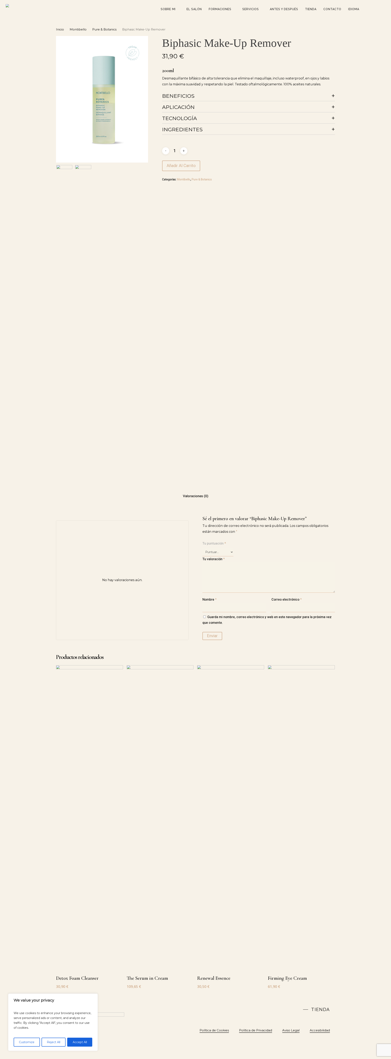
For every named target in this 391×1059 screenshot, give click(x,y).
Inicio (60, 29)
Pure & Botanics (104, 29)
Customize (26, 1042)
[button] (316, 1009)
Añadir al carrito (181, 166)
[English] (267, 1008)
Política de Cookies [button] (214, 1030)
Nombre (209, 599)
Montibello (78, 29)
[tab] (195, 496)
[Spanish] (276, 1008)
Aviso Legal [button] (291, 1030)
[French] (271, 1008)
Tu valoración (213, 559)
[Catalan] (262, 1008)
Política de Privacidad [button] (255, 1030)
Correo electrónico (286, 599)
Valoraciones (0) (195, 496)
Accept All (80, 1042)
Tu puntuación (214, 543)
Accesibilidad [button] (320, 1030)
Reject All (53, 1042)
